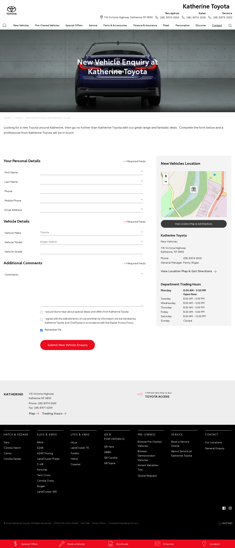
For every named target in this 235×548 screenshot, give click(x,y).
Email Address (13, 209)
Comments (11, 274)
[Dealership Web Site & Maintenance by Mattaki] (225, 523)
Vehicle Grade (13, 251)
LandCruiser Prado (48, 458)
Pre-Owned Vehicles (47, 25)
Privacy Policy (99, 522)
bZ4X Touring (45, 453)
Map (32, 413)
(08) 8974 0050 (222, 15)
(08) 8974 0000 (169, 15)
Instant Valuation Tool (148, 467)
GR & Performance (114, 436)
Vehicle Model (13, 242)
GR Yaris (109, 446)
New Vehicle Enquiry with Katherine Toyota (48, 117)
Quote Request (147, 475)
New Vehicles (21, 25)
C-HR (40, 464)
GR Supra (109, 463)
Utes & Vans (80, 434)
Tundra (75, 453)
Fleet (166, 25)
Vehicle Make (13, 232)
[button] (194, 190)
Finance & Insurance (145, 25)
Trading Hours (52, 413)
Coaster (76, 464)
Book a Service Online (180, 444)
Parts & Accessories (115, 25)
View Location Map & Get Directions (193, 223)
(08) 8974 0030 (196, 15)
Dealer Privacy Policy (121, 322)
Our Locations (213, 442)
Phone (8, 191)
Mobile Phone (13, 200)
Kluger (41, 486)
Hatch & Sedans (16, 434)
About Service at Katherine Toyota (181, 453)
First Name (11, 172)
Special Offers (74, 25)
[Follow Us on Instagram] (230, 508)
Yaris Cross (43, 475)
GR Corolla (110, 457)
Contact (217, 25)
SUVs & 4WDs (47, 434)
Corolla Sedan (12, 458)
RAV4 (40, 442)
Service (93, 25)
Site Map (85, 522)
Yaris (6, 442)
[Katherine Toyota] (11, 10)
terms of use (79, 318)
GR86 (107, 452)
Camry (8, 453)
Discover (201, 25)
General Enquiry (214, 448)
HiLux (74, 442)
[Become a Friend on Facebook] (224, 508)
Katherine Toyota (206, 6)
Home (4, 24)
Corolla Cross (45, 480)
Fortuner (42, 469)
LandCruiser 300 (47, 491)
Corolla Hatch (12, 447)
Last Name (11, 181)
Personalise (182, 25)
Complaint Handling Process (123, 522)
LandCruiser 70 (80, 447)
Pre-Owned (147, 434)
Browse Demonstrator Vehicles (146, 455)
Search (230, 25)
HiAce (74, 458)
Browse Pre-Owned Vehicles (150, 444)
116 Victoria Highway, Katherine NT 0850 (128, 17)
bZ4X (40, 447)
